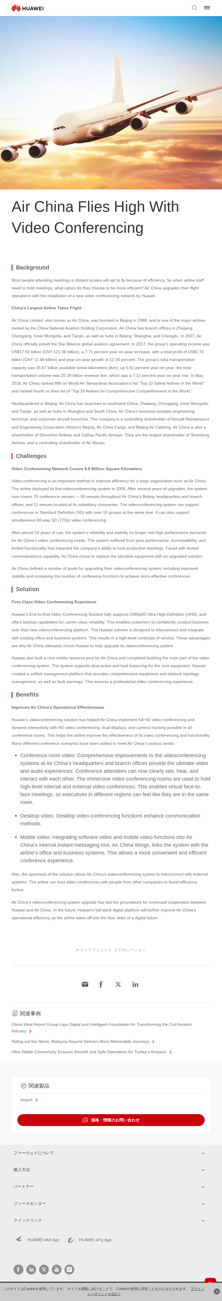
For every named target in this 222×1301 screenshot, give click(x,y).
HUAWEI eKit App (43, 1239)
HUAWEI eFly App (95, 1239)
